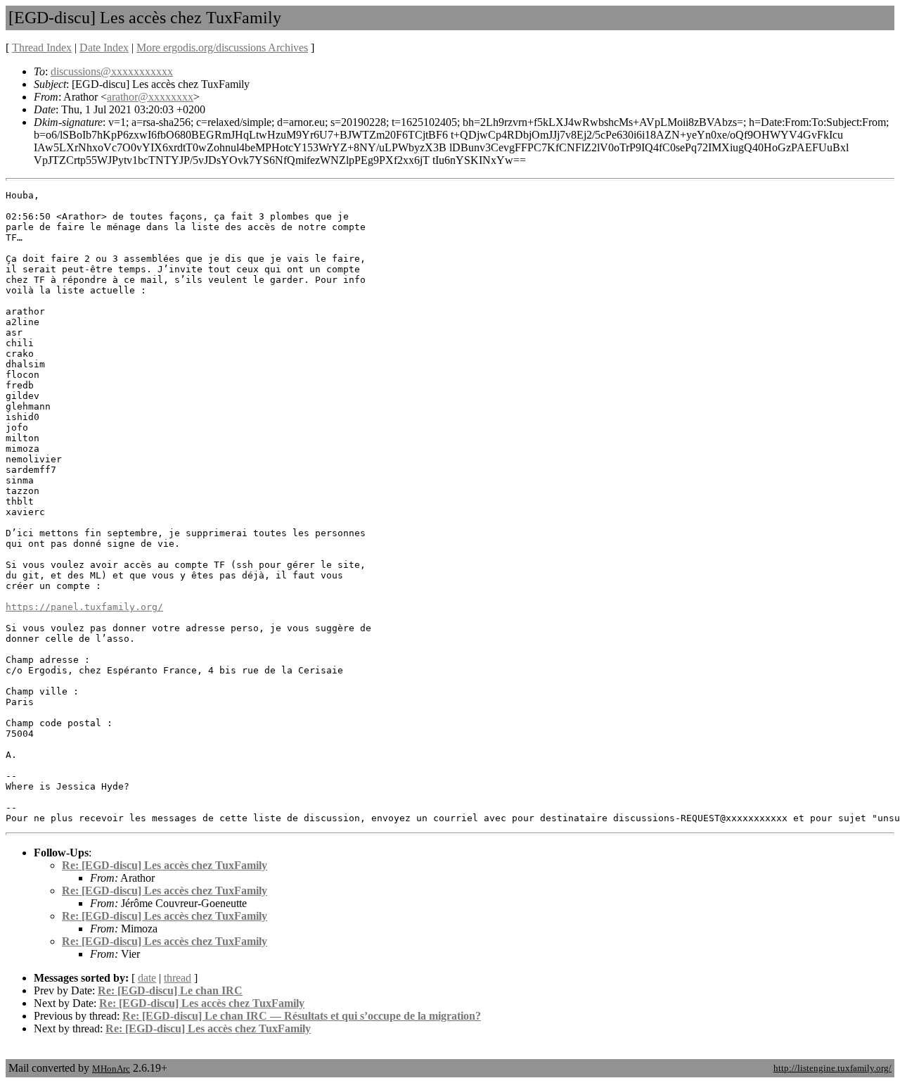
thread (177, 978)
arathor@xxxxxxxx (150, 97)
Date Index (104, 47)
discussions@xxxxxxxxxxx (112, 71)
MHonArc (111, 1068)
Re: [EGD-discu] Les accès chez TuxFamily (164, 865)
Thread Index (42, 47)
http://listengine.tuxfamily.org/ (832, 1068)
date (147, 978)
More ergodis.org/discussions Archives (222, 47)
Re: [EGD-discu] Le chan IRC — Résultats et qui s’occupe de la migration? (301, 1016)
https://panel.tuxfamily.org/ (84, 607)
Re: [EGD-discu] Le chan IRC (170, 990)
